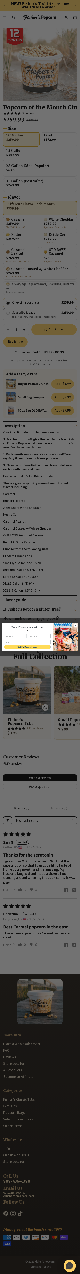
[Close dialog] (75, 625)
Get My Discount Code (27, 647)
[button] (70, 1266)
